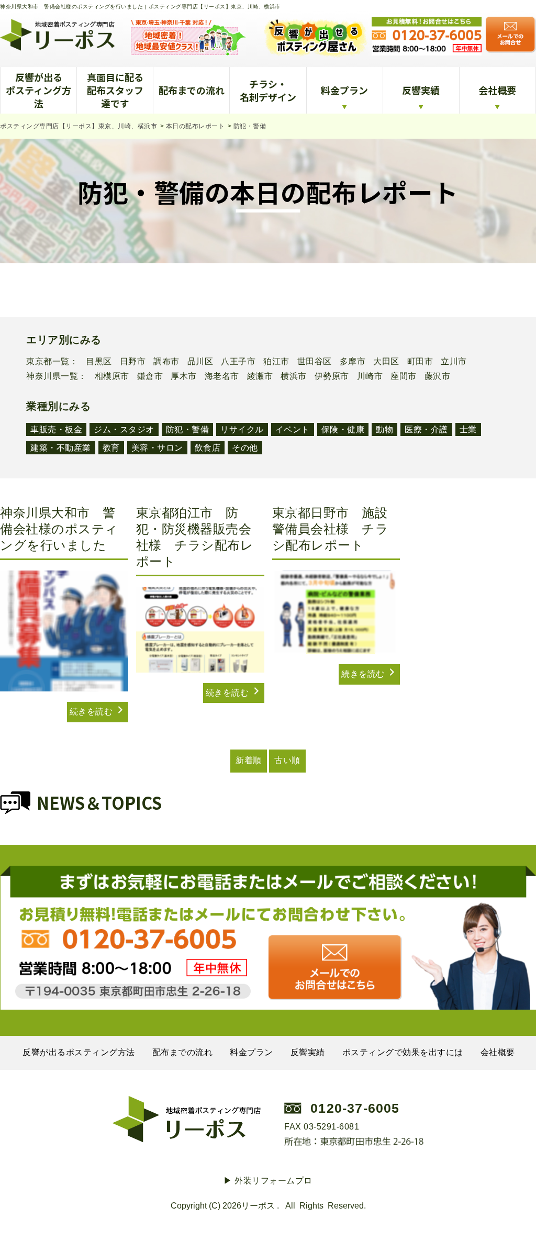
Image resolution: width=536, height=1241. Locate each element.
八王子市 (238, 361)
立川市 (454, 361)
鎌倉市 (150, 376)
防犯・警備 (187, 429)
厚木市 (184, 376)
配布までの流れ (192, 90)
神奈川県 (43, 376)
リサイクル (242, 429)
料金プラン (344, 90)
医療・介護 (426, 429)
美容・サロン (157, 447)
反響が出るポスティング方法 (38, 90)
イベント (292, 429)
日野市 (133, 361)
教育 (111, 447)
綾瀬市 (260, 376)
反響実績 (421, 90)
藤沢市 (438, 376)
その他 (245, 447)
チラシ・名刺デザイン (268, 90)
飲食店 (208, 447)
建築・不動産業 (60, 447)
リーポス (258, 1205)
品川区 (200, 361)
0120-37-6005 (354, 1108)
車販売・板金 (56, 429)
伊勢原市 (332, 376)
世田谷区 (314, 361)
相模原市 (112, 376)
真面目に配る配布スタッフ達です (115, 90)
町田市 (420, 361)
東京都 (39, 361)
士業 (468, 429)
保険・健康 (343, 429)
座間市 (403, 376)
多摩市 (353, 361)
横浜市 (294, 376)
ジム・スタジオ (124, 429)
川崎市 (370, 376)
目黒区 (99, 361)
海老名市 (222, 376)
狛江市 (276, 361)
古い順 (287, 760)
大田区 (386, 361)
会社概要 (497, 90)
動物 (384, 429)
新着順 (249, 760)
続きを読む (92, 711)
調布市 (166, 361)
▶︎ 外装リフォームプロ (268, 1180)
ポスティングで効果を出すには (402, 1052)
